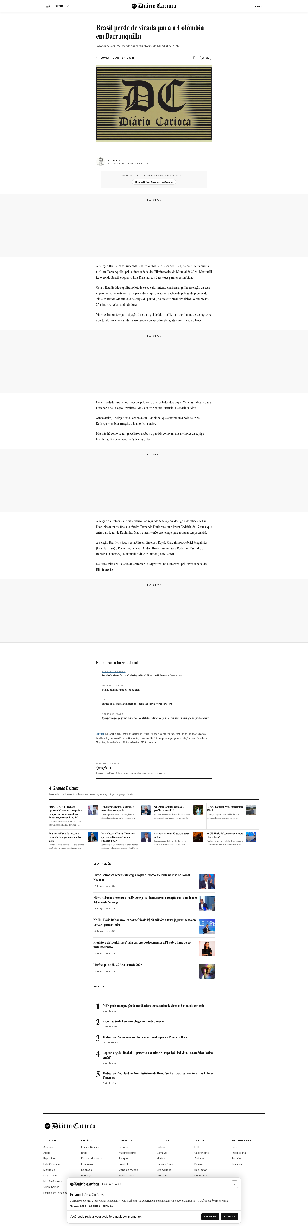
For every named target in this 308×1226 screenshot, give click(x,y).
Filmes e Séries (165, 1164)
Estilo (197, 1147)
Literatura (162, 1175)
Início (235, 1147)
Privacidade (78, 1206)
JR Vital (100, 734)
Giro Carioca (164, 1169)
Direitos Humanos (91, 1158)
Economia (87, 1164)
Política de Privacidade (57, 1192)
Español (236, 1158)
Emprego (86, 1169)
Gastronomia (201, 1152)
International (239, 1152)
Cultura (161, 1147)
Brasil (84, 1152)
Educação (87, 1175)
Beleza (198, 1164)
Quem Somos (51, 1186)
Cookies (94, 1206)
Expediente (50, 1158)
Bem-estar (200, 1169)
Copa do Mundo (128, 1169)
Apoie (258, 6)
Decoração (201, 1175)
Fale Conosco (51, 1164)
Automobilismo (127, 1152)
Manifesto (49, 1169)
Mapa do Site (51, 1175)
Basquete (124, 1158)
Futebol (123, 1164)
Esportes (124, 1147)
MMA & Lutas (126, 1175)
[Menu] (48, 6)
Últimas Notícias (90, 1147)
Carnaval (162, 1152)
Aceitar (229, 1216)
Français (237, 1164)
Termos (108, 1206)
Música (161, 1158)
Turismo (199, 1158)
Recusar (210, 1216)
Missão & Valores (53, 1181)
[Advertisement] (154, 228)
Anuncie (48, 1147)
